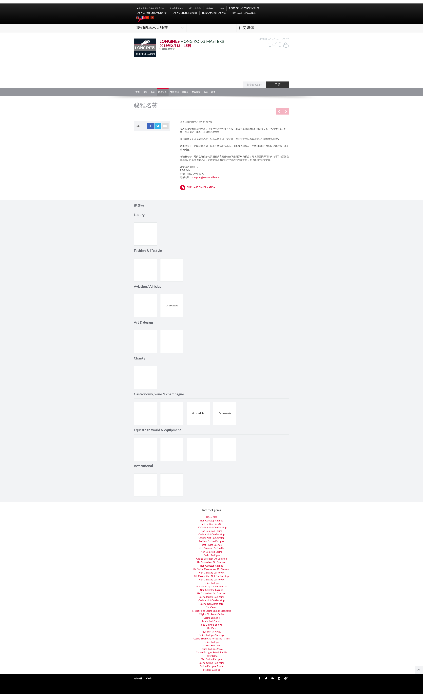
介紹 (145, 92)
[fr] (142, 17)
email (165, 126)
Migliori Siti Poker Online (211, 614)
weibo (286, 678)
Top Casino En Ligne (211, 659)
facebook (150, 126)
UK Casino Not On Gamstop (211, 562)
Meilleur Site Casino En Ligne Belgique (211, 611)
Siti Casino (211, 607)
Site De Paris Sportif (211, 625)
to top (419, 670)
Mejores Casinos (211, 670)
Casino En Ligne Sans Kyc (211, 635)
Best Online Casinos (211, 545)
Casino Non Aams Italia (211, 604)
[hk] (152, 17)
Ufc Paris (211, 628)
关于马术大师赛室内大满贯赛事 (150, 8)
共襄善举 (196, 92)
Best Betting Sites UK (211, 524)
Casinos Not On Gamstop (211, 535)
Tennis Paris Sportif (211, 621)
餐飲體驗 (174, 92)
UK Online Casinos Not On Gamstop (211, 569)
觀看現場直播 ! (254, 85)
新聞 (153, 92)
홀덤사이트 (211, 517)
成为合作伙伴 (195, 8)
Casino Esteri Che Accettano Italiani (211, 639)
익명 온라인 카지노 (211, 632)
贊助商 (185, 92)
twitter (157, 126)
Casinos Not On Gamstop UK (152, 13)
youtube (272, 678)
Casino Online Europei (185, 13)
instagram (279, 678)
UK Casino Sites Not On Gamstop (211, 576)
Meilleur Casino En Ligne (211, 541)
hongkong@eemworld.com (205, 177)
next (286, 111)
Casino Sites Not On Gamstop (211, 559)
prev (279, 111)
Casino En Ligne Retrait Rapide (211, 653)
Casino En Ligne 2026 (212, 649)
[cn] (147, 17)
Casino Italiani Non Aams (211, 597)
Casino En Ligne (212, 555)
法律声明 (138, 678)
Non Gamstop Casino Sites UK (211, 587)
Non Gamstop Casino (211, 531)
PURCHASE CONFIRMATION (201, 187)
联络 (222, 8)
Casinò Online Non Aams (211, 663)
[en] (137, 17)
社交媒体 (246, 28)
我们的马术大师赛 (152, 28)
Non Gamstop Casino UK (211, 548)
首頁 (137, 92)
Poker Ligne (211, 656)
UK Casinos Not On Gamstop (212, 528)
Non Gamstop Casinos (214, 13)
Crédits (149, 678)
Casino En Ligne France (211, 666)
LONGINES (169, 42)
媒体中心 (210, 8)
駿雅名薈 (162, 92)
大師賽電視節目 (177, 8)
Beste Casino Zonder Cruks (244, 8)
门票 (278, 84)
